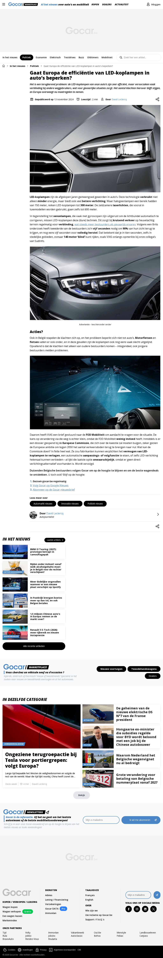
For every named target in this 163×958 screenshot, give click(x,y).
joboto (51, 935)
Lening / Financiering (56, 899)
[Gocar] (24, 4)
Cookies (11, 949)
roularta (52, 938)
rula (5, 935)
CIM (79, 950)
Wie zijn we (91, 910)
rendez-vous (32, 938)
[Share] (157, 99)
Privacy (43, 949)
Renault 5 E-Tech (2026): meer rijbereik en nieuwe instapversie (44, 632)
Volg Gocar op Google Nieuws (50, 485)
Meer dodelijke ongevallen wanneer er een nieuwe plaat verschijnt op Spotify (45, 584)
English (89, 899)
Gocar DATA (51, 908)
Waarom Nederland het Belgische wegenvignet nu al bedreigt (135, 759)
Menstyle (121, 932)
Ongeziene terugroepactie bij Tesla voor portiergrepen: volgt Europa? (41, 760)
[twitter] (153, 909)
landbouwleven (148, 932)
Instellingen (28, 949)
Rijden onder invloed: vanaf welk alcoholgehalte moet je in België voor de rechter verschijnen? (45, 568)
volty (27, 932)
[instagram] (137, 909)
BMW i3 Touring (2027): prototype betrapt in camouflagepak (43, 552)
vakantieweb (77, 932)
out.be (97, 932)
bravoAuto (8, 938)
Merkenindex (10, 920)
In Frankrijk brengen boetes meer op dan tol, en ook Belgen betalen (46, 600)
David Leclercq (119, 99)
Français (90, 895)
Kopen (95, 4)
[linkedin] (145, 909)
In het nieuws (17, 66)
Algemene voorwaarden (65, 949)
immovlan (53, 932)
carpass (144, 935)
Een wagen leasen (12, 915)
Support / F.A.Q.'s (94, 919)
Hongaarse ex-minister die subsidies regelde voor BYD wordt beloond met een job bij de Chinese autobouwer (136, 737)
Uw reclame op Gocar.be (98, 915)
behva (97, 935)
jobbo (28, 935)
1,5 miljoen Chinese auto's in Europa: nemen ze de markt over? (45, 616)
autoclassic (77, 935)
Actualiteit (121, 4)
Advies (48, 895)
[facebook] (128, 909)
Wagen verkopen (12, 911)
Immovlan (50, 913)
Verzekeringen (53, 904)
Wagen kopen (10, 907)
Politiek (34, 66)
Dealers (107, 4)
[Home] (3, 65)
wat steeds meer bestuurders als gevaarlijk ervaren (105, 224)
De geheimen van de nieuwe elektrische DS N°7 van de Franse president (134, 714)
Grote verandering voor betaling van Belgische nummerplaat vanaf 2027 (136, 779)
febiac (120, 935)
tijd (4, 932)
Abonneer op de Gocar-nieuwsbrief (54, 489)
